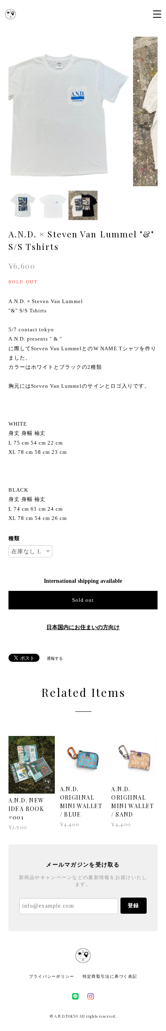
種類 (14, 538)
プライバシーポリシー (52, 976)
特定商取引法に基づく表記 (110, 976)
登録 (133, 905)
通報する (55, 658)
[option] (83, 111)
